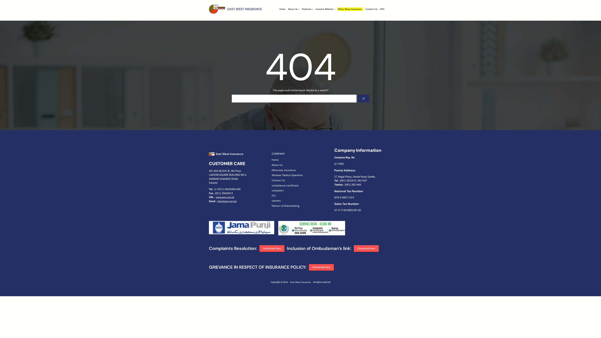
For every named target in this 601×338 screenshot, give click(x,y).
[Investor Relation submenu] (334, 9)
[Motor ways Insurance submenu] (362, 9)
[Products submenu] (312, 9)
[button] (272, 248)
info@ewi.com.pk (227, 201)
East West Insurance (229, 154)
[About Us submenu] (298, 9)
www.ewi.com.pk (225, 197)
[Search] (363, 98)
